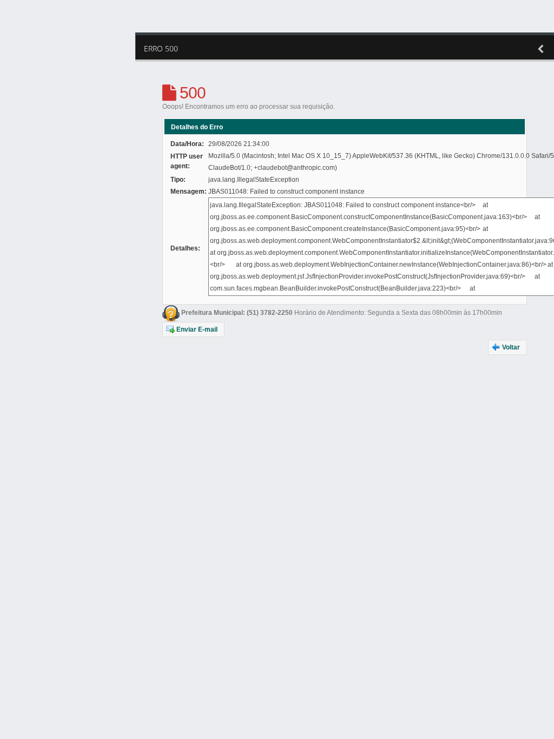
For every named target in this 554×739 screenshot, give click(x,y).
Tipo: (178, 179)
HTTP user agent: (186, 161)
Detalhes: (185, 248)
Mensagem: (188, 191)
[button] (193, 329)
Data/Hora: (187, 144)
